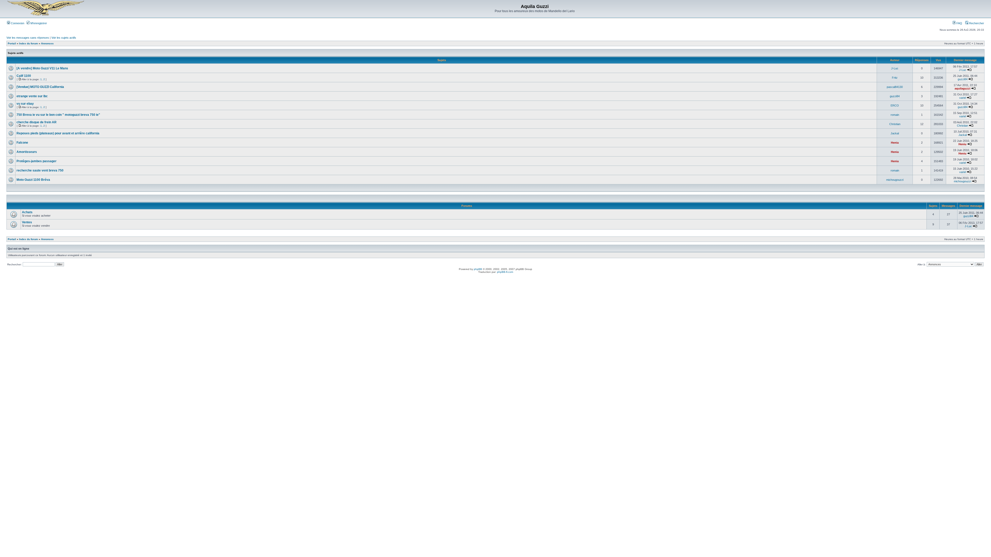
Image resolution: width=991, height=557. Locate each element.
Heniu (895, 142)
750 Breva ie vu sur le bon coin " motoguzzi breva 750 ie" (58, 115)
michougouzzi (895, 179)
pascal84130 (895, 86)
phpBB (478, 269)
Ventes (27, 222)
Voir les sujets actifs (63, 37)
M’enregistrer (38, 23)
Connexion (17, 23)
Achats (27, 212)
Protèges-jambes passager (37, 161)
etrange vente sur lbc (32, 96)
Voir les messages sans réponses (27, 37)
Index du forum (28, 43)
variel (962, 97)
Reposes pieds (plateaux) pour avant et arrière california (58, 133)
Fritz (895, 77)
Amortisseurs (27, 152)
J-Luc (894, 68)
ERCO (895, 105)
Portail (12, 43)
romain (895, 114)
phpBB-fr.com (505, 272)
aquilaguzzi (962, 88)
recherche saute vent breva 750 (40, 170)
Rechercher (976, 23)
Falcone (22, 142)
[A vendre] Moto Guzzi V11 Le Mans (42, 68)
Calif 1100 (24, 76)
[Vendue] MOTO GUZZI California (40, 87)
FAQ (959, 23)
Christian (894, 124)
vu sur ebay (25, 103)
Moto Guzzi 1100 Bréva (33, 180)
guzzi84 (963, 79)
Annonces (47, 43)
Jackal (895, 133)
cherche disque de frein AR (37, 122)
